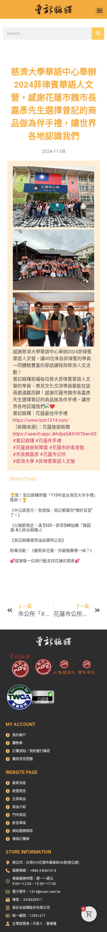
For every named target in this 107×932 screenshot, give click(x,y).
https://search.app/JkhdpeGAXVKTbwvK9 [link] (54, 434)
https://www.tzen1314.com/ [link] (41, 420)
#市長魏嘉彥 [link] (26, 454)
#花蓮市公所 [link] (53, 454)
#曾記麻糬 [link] (23, 440)
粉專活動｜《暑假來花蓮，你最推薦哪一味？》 (52, 550)
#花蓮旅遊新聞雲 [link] (30, 447)
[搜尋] (98, 33)
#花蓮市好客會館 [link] (66, 447)
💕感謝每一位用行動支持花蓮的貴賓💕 (45, 560)
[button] (99, 10)
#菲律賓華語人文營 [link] (55, 461)
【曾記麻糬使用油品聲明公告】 (38, 540)
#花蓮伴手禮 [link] (48, 440)
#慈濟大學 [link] (23, 461)
